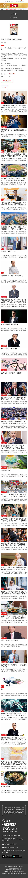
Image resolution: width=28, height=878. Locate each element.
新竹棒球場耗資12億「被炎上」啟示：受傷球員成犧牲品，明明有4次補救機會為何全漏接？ (13, 180)
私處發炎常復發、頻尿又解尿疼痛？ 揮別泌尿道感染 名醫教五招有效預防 (14, 763)
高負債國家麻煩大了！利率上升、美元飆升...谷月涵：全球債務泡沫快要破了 (13, 302)
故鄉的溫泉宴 (5, 786)
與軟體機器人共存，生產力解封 (12, 276)
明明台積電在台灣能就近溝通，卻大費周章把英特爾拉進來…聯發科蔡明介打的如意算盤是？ (13, 205)
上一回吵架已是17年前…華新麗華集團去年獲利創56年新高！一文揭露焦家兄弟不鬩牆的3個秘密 (13, 107)
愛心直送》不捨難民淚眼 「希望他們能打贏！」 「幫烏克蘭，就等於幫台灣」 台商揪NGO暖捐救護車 (14, 496)
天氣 (24, 9)
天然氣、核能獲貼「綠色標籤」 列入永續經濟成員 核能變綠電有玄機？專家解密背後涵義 (14, 423)
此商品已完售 (7, 80)
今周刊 (16, 17)
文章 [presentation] (4, 88)
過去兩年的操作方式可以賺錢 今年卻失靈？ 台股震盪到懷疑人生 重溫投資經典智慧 (14, 715)
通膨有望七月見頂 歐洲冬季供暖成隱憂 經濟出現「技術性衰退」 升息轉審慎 (14, 399)
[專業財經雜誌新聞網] (14, 5)
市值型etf (7, 9)
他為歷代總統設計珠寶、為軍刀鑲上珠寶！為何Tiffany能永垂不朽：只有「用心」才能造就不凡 (13, 740)
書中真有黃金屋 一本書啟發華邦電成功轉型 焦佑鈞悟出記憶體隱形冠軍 (14, 568)
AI (25, 9)
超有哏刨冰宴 (5, 470)
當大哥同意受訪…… (8, 251)
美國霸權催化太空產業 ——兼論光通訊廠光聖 (14, 666)
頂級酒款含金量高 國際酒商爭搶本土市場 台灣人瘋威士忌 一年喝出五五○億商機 (14, 545)
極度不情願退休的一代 (9, 349)
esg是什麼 (20, 9)
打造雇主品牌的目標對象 (9, 324)
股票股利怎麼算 (13, 9)
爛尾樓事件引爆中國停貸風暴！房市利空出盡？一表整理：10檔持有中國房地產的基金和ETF (13, 229)
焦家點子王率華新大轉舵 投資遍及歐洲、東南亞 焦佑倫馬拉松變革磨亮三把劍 (14, 594)
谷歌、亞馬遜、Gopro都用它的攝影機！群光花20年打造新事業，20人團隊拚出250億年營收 (14, 156)
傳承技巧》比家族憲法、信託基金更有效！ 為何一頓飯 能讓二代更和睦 (13, 617)
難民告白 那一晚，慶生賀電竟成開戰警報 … (14, 131)
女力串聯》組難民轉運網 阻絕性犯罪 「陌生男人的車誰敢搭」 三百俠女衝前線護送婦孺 (14, 521)
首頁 (11, 17)
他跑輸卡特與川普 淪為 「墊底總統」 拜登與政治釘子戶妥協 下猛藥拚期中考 (13, 448)
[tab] (4, 87)
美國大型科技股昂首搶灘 (9, 640)
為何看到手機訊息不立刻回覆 (11, 373)
